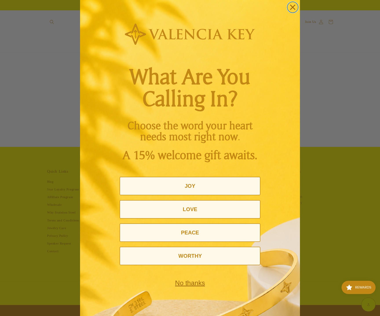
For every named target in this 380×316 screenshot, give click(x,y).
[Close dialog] (292, 7)
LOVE (190, 209)
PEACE (190, 233)
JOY (190, 186)
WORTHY (190, 256)
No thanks (190, 283)
